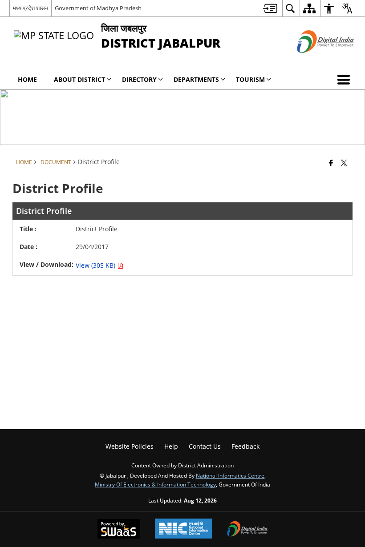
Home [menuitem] (27, 79)
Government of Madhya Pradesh (98, 8)
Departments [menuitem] (196, 79)
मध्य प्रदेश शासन (30, 8)
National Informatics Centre (230, 475)
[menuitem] (270, 8)
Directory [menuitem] (139, 79)
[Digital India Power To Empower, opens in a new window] (247, 529)
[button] (345, 79)
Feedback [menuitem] (245, 446)
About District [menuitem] (79, 79)
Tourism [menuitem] (250, 79)
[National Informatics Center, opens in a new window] (183, 529)
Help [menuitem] (171, 446)
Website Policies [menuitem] (129, 446)
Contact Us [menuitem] (205, 446)
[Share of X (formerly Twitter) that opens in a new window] (343, 162)
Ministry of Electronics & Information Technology (155, 484)
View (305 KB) (96, 265)
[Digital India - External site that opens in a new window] (314, 60)
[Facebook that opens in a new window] (331, 162)
